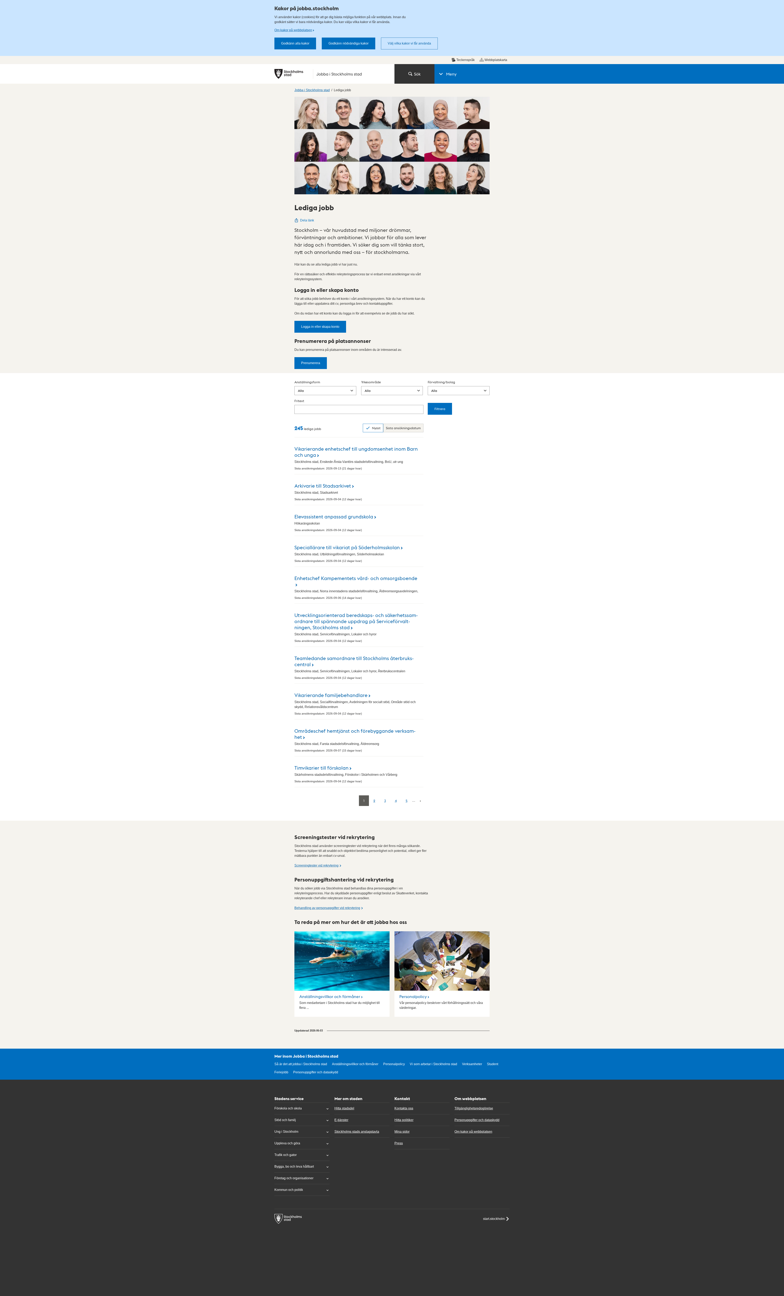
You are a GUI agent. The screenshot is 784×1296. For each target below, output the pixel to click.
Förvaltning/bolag (441, 382)
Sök (417, 74)
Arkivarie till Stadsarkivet (322, 485)
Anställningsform (307, 382)
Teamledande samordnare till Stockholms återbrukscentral (354, 661)
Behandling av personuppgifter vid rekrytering (327, 908)
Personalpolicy (413, 996)
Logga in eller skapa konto (320, 326)
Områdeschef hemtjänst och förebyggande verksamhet (354, 733)
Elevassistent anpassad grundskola (333, 516)
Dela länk (307, 220)
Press (398, 1143)
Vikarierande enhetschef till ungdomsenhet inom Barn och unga (356, 451)
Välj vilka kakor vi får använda (409, 43)
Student (492, 1064)
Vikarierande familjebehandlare (331, 695)
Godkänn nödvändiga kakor (349, 43)
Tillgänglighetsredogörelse (473, 1108)
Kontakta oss (403, 1108)
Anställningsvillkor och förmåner (329, 996)
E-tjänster (341, 1120)
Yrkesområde (371, 382)
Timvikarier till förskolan (321, 767)
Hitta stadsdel (344, 1108)
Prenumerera (310, 363)
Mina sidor (402, 1131)
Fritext (299, 401)
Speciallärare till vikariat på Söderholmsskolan (347, 547)
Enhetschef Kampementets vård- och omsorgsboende (355, 578)
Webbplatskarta (495, 60)
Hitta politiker (403, 1120)
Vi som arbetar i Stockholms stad (433, 1064)
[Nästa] (420, 801)
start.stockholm (494, 1218)
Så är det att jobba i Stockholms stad (300, 1064)
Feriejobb (281, 1072)
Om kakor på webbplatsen (293, 30)
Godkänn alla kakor (295, 43)
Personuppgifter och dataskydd (315, 1072)
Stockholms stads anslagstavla (356, 1131)
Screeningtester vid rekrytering (316, 865)
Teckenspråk (465, 60)
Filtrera (439, 409)
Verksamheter (472, 1064)
